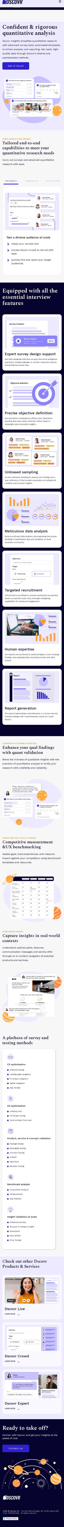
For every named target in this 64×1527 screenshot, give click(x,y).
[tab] (11, 181)
